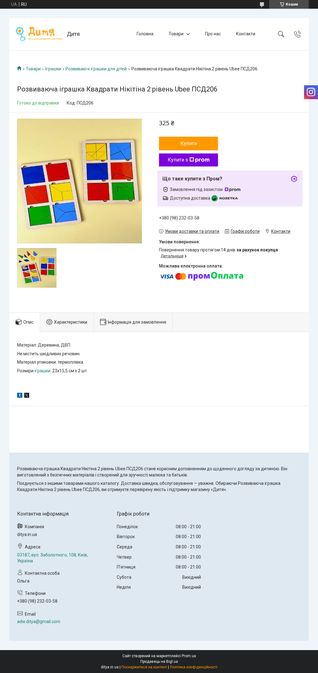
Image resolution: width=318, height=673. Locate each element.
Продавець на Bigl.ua (159, 661)
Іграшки (53, 68)
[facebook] (19, 396)
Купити (188, 143)
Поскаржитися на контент (144, 667)
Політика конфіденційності (193, 667)
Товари (176, 33)
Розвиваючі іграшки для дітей (96, 68)
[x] (26, 396)
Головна (145, 33)
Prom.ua (189, 656)
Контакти (245, 33)
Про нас (213, 33)
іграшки (42, 370)
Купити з (178, 160)
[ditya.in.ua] (39, 34)
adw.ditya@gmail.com (38, 621)
